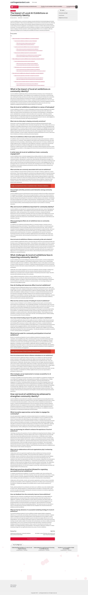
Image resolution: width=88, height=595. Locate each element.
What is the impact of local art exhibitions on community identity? (25, 38)
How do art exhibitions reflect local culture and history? (25, 44)
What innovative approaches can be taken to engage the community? (27, 75)
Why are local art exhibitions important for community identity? (26, 52)
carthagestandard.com (20, 2)
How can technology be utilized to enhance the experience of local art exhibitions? (30, 77)
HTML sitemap (13, 585)
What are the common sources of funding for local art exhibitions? (27, 63)
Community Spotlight (63, 13)
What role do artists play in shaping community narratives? (26, 43)
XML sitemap (13, 586)
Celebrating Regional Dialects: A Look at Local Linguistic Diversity (22, 548)
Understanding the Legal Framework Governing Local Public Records (44, 548)
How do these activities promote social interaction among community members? (30, 50)
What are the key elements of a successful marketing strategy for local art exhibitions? (30, 85)
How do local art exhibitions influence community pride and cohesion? (28, 56)
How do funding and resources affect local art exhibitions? (25, 61)
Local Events (13, 10)
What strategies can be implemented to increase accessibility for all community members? (31, 70)
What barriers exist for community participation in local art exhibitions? (27, 67)
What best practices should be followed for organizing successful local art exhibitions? (30, 81)
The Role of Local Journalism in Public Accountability (32, 6)
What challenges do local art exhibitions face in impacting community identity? (28, 58)
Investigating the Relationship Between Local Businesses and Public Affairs (62, 6)
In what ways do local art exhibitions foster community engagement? (27, 46)
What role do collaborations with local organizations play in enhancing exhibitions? (30, 79)
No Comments (26, 17)
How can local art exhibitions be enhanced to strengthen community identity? (28, 73)
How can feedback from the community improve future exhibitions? (27, 83)
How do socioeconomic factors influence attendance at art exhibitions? (28, 69)
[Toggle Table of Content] (11, 36)
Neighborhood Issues (63, 17)
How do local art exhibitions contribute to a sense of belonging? (26, 40)
